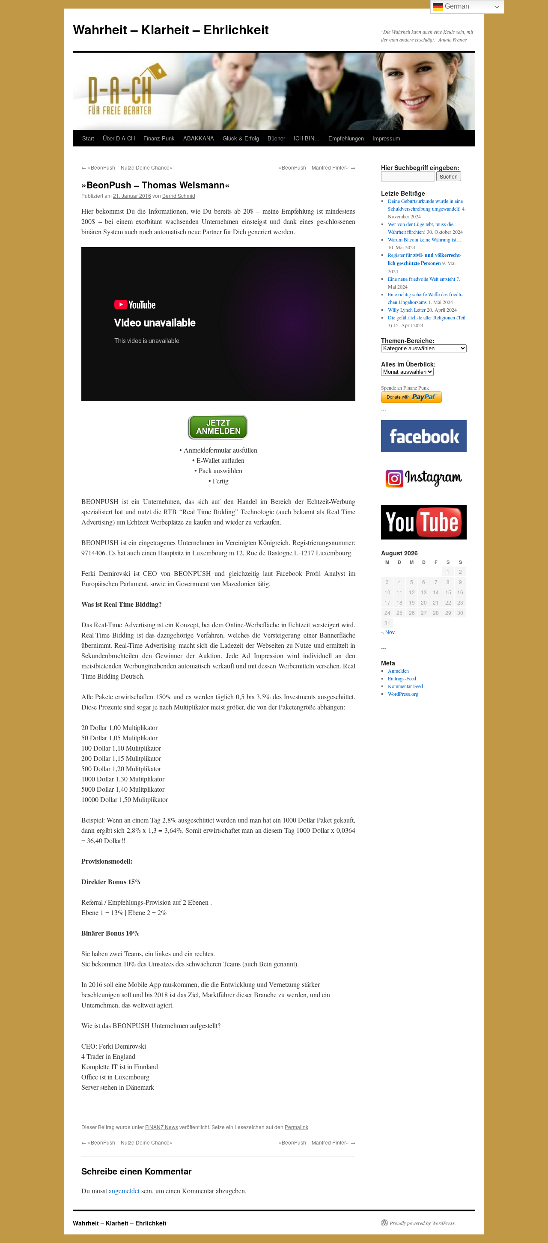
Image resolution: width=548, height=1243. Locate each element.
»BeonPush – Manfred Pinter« (317, 167)
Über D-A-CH (119, 138)
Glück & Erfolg (241, 138)
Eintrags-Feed (402, 678)
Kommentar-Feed (405, 686)
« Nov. (388, 631)
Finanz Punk (159, 138)
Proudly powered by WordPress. (423, 1222)
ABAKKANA (198, 138)
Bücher (276, 138)
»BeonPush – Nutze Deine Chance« (127, 167)
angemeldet (124, 1190)
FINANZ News (161, 1126)
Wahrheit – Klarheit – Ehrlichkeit (171, 29)
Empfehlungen (346, 138)
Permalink (296, 1126)
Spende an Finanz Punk (405, 387)
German (456, 6)
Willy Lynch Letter (407, 309)
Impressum (386, 138)
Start (88, 138)
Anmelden (398, 670)
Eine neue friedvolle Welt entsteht (421, 278)
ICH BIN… (307, 138)
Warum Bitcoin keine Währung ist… (425, 239)
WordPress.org (403, 693)
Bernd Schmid (178, 195)
